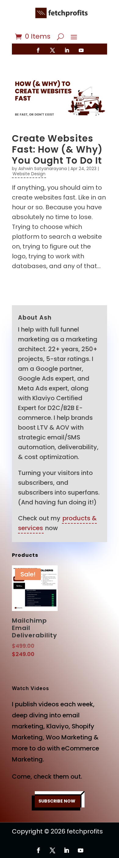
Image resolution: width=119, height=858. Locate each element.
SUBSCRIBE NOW (56, 801)
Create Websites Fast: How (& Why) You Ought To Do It (57, 149)
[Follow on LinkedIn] (67, 50)
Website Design (29, 174)
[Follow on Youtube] (81, 50)
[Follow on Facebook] (38, 50)
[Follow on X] (52, 50)
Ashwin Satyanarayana (42, 168)
